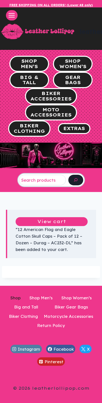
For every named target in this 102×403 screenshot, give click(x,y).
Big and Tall (26, 306)
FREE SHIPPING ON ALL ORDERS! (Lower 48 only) (51, 5)
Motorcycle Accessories (68, 316)
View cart (51, 221)
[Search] (75, 180)
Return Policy (51, 325)
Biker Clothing (23, 316)
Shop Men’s (40, 297)
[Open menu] (12, 15)
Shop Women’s (76, 297)
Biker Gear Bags (71, 306)
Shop (15, 297)
